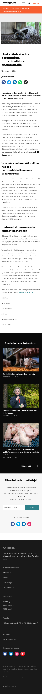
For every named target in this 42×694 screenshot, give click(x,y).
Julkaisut (5, 578)
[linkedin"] (24, 524)
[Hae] (29, 3)
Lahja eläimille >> (8, 587)
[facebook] (5, 654)
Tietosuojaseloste (22, 677)
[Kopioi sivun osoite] (26, 82)
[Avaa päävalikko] (23, 3)
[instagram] (17, 654)
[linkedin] (11, 654)
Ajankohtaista (7, 573)
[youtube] (23, 654)
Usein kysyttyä (7, 583)
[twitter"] (18, 524)
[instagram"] (29, 524)
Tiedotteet (6, 8)
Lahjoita (36, 3)
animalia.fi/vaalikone (26, 292)
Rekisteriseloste (8, 677)
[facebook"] (13, 524)
